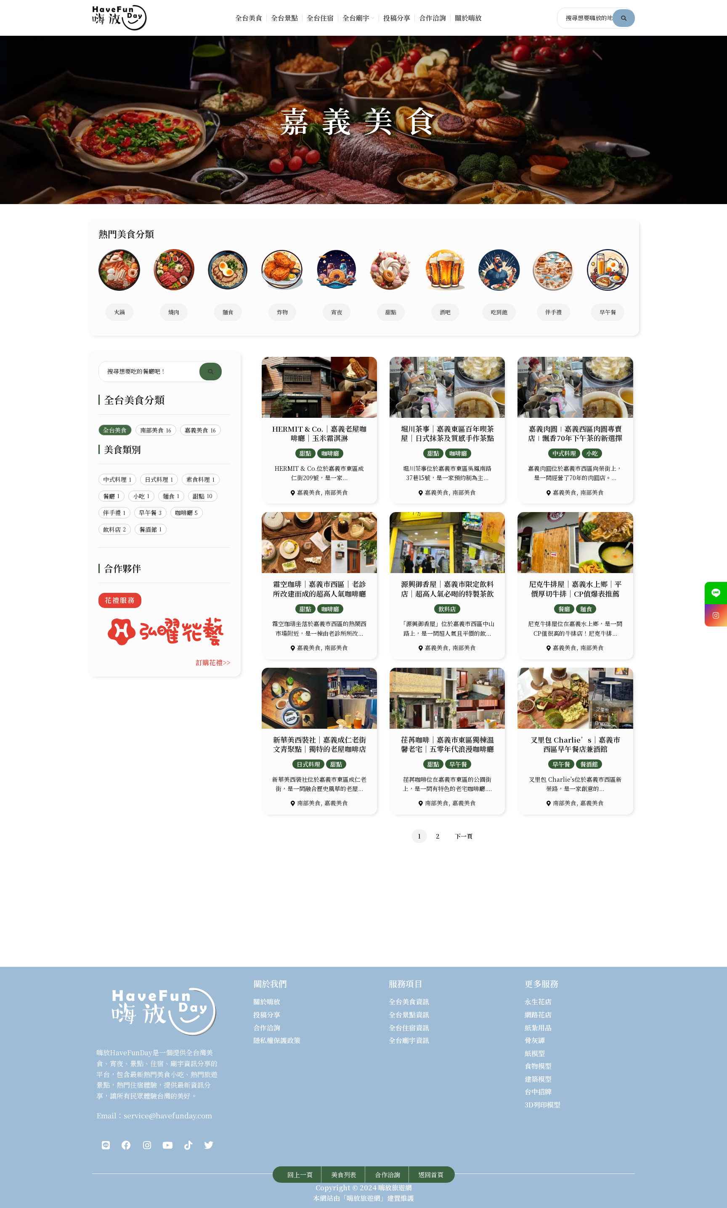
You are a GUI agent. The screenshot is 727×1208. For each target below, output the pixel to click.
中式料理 (564, 453)
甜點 (305, 453)
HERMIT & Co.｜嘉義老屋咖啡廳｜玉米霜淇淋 (319, 433)
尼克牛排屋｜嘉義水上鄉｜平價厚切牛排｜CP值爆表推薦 (575, 588)
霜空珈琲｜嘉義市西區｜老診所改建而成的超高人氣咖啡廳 (319, 588)
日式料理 (308, 764)
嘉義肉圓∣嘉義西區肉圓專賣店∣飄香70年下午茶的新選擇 (575, 433)
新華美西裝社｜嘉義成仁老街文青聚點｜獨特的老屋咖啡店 (319, 744)
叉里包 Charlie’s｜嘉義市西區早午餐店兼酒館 (575, 744)
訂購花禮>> (213, 662)
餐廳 (564, 609)
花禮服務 (120, 600)
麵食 (586, 609)
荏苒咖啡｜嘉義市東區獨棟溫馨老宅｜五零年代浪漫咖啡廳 (447, 744)
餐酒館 (589, 764)
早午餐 (458, 764)
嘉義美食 (309, 492)
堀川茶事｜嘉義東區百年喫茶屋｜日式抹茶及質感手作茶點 (447, 433)
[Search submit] (624, 18)
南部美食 (336, 492)
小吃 (592, 453)
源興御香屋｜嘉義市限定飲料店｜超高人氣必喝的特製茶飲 (447, 588)
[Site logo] (119, 17)
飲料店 (447, 609)
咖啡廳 (330, 453)
